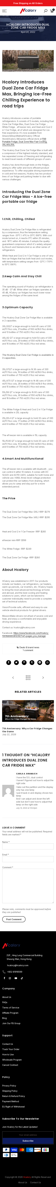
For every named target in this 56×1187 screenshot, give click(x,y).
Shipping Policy (9, 1091)
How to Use (8, 1054)
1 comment (28, 650)
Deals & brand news (29, 647)
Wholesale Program (12, 1059)
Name (6, 842)
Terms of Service (10, 1007)
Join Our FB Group (11, 1023)
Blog (4, 1018)
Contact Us (7, 1044)
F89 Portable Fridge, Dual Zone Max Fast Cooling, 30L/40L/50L (24, 142)
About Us (6, 997)
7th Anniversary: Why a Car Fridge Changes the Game (27, 730)
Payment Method (10, 1101)
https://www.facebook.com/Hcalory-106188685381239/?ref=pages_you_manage (25, 634)
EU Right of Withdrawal (13, 1106)
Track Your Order (10, 1049)
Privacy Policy (9, 1085)
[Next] (51, 717)
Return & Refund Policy (13, 1096)
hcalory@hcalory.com (17, 965)
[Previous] (5, 717)
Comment (7, 867)
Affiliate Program (10, 1013)
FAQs (4, 1002)
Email (5, 854)
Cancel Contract (10, 1065)
